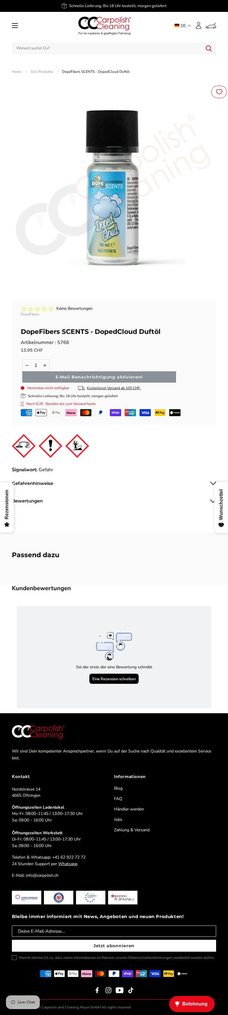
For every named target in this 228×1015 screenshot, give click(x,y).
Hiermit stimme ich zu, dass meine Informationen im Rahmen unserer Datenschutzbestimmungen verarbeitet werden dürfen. (117, 957)
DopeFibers (30, 314)
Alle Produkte (42, 71)
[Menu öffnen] (15, 25)
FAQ (118, 799)
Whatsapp (67, 864)
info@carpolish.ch (42, 875)
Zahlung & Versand (132, 830)
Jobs (118, 819)
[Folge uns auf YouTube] (119, 990)
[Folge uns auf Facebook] (97, 990)
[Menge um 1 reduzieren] (27, 365)
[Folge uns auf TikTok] (131, 990)
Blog (118, 788)
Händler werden (129, 809)
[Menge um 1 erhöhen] (44, 365)
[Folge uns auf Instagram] (108, 990)
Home (16, 71)
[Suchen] (208, 48)
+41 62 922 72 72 (69, 857)
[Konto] (198, 25)
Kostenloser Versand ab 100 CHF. (114, 388)
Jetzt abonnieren (114, 945)
